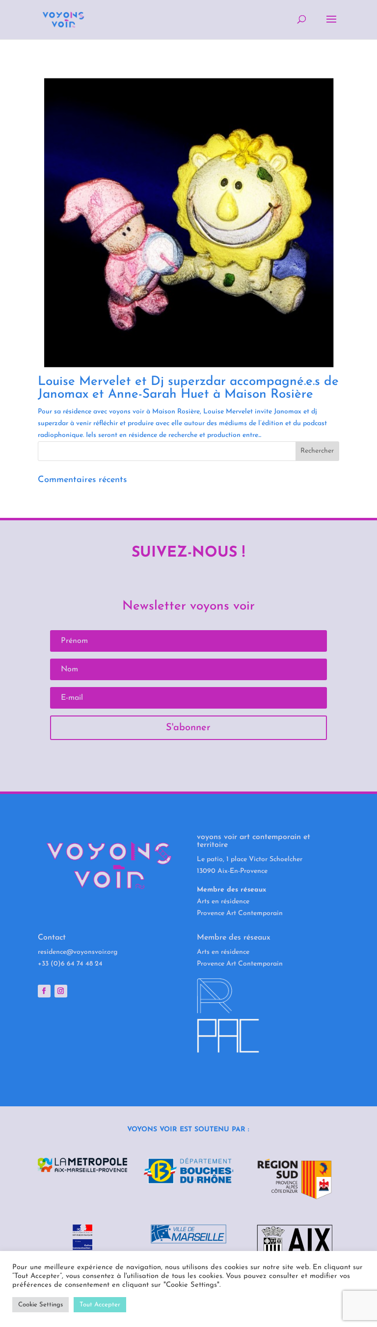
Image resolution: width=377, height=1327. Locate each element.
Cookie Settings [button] (40, 1304)
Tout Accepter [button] (100, 1304)
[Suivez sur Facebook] (44, 991)
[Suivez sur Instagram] (60, 991)
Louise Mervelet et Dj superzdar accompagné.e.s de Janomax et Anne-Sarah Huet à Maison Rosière (188, 388)
